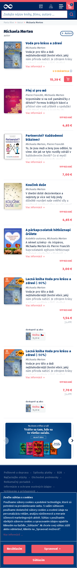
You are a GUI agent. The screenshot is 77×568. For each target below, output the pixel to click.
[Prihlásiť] (50, 6)
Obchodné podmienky (45, 477)
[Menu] (61, 7)
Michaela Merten (35, 47)
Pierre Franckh (55, 144)
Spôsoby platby (42, 472)
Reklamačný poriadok (17, 482)
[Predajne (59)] (41, 6)
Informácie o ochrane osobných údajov (28, 486)
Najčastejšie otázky (15, 477)
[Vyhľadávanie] (71, 14)
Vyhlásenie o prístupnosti (19, 491)
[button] (14, 549)
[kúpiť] (68, 79)
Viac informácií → (13, 534)
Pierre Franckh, (35, 95)
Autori (68, 33)
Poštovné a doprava (16, 472)
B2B (59, 472)
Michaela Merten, (36, 144)
